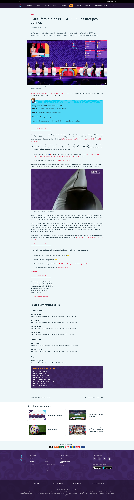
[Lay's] (67, 447)
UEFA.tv (32, 464)
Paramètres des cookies (98, 483)
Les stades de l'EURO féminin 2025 (43, 368)
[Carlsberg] (61, 447)
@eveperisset (47, 157)
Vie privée (36, 483)
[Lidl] (72, 447)
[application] (67, 189)
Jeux (46, 458)
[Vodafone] (78, 447)
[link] (29, 5)
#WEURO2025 (65, 264)
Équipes (32, 470)
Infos (31, 473)
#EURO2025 (38, 157)
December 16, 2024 (64, 160)
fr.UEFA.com (63, 458)
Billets (46, 461)
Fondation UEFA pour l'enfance (65, 461)
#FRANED (97, 154)
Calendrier (34, 271)
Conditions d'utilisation (57, 483)
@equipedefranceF (59, 157)
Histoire (47, 467)
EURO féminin (20, 5)
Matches (32, 458)
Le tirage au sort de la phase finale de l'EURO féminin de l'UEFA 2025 (52, 93)
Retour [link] (33, 14)
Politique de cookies (77, 483)
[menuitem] (30, 5)
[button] (55, 5)
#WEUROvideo (88, 154)
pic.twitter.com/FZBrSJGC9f (75, 157)
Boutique (47, 473)
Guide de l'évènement (50, 464)
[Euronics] (83, 447)
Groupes (32, 461)
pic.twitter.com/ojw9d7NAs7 (79, 264)
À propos (47, 470)
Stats (31, 467)
